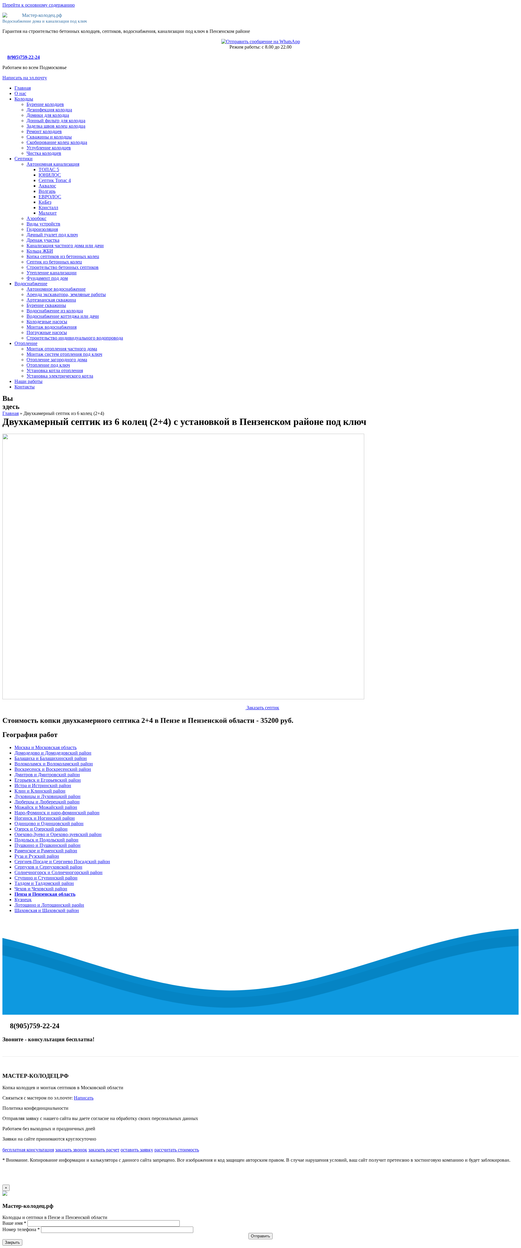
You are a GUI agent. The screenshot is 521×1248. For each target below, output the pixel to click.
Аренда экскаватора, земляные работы (66, 294)
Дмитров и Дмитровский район (47, 774)
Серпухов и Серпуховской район (48, 867)
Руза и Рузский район (36, 856)
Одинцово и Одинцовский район (49, 823)
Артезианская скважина (51, 299)
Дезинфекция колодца (49, 109)
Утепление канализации (52, 272)
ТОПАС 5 (49, 169)
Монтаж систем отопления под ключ (64, 354)
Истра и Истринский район (42, 785)
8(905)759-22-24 (23, 57)
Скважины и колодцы (49, 136)
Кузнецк (23, 899)
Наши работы (28, 381)
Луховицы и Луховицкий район (47, 796)
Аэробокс (36, 218)
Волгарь (47, 191)
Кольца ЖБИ (40, 251)
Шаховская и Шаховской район (46, 910)
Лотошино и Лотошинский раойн (49, 905)
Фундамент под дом (47, 278)
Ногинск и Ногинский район (44, 818)
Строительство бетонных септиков (63, 267)
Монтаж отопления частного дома (62, 348)
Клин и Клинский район (39, 790)
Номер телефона (21, 1229)
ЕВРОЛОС (50, 196)
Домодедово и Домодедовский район (52, 752)
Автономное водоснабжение (56, 289)
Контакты (24, 386)
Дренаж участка (43, 240)
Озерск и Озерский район (41, 828)
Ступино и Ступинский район (45, 877)
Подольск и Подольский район (46, 839)
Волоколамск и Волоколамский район (53, 763)
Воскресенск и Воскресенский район (52, 769)
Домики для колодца (48, 115)
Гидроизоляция (42, 229)
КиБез (45, 202)
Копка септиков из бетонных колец (63, 256)
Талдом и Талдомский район (44, 883)
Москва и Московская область (45, 747)
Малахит (48, 212)
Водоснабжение (30, 283)
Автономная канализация (53, 164)
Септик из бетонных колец (54, 261)
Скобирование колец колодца (57, 142)
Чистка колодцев (44, 153)
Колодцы (23, 98)
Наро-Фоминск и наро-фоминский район (56, 812)
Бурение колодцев (45, 104)
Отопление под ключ (48, 365)
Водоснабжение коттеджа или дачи (63, 316)
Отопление (25, 343)
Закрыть (12, 1242)
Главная (22, 88)
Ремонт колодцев (44, 131)
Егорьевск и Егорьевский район (47, 780)
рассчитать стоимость (176, 1149)
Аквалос (47, 185)
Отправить (260, 1236)
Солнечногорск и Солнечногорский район (58, 872)
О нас (20, 93)
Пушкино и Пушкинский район (47, 845)
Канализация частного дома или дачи (65, 245)
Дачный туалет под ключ (52, 234)
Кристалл (48, 207)
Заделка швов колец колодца (56, 126)
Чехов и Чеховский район (40, 888)
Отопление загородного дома (57, 359)
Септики (23, 158)
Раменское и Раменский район (45, 850)
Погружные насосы (47, 332)
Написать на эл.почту (24, 77)
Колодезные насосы (47, 321)
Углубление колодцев (49, 147)
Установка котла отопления (55, 370)
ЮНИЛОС (50, 174)
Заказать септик (262, 707)
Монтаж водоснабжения (52, 327)
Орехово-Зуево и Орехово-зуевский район (58, 834)
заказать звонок (71, 1149)
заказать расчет (103, 1149)
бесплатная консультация (28, 1149)
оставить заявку (137, 1149)
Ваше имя (14, 1223)
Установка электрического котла (60, 375)
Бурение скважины (46, 305)
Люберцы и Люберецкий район (47, 801)
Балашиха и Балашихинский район (50, 758)
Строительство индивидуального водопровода (75, 337)
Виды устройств (43, 223)
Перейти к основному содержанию (38, 5)
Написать (83, 1097)
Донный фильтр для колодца (56, 120)
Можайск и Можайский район (45, 807)
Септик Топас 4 (55, 180)
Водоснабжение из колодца (55, 310)
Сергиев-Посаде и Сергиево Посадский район (62, 861)
